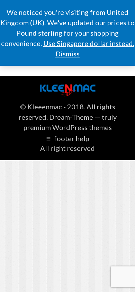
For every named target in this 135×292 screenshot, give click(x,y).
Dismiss (67, 53)
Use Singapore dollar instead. (88, 43)
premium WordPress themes (68, 127)
